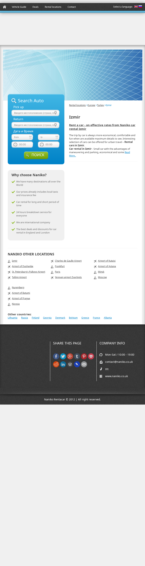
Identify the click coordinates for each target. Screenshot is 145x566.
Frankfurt (60, 266)
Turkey (100, 105)
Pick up (18, 107)
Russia (24, 317)
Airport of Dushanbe (22, 266)
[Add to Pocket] (91, 358)
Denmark (60, 317)
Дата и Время (23, 131)
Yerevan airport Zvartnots (68, 277)
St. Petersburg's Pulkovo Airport (28, 271)
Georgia (47, 317)
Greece (85, 317)
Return (18, 119)
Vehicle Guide (19, 7)
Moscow (102, 277)
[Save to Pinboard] (77, 366)
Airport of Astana (107, 266)
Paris (57, 271)
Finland (35, 317)
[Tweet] (63, 358)
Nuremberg (18, 287)
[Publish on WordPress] (70, 366)
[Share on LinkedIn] (63, 366)
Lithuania (12, 317)
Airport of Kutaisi (107, 260)
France (96, 317)
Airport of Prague (21, 298)
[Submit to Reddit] (56, 366)
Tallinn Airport (19, 277)
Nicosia (16, 303)
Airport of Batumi (21, 293)
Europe (91, 105)
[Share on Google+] (70, 358)
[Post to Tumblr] (77, 358)
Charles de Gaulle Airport (68, 260)
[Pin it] (84, 358)
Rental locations (53, 7)
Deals (35, 7)
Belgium (73, 317)
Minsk (101, 271)
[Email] (84, 366)
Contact (72, 7)
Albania (108, 317)
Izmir (14, 260)
